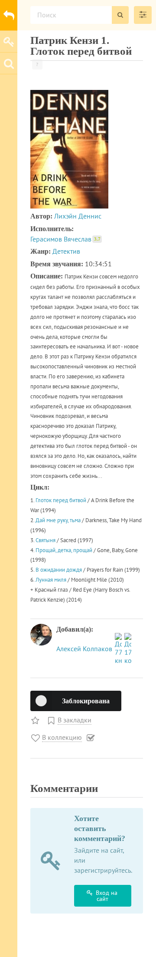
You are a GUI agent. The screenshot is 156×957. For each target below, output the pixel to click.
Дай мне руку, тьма (58, 520)
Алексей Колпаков (85, 648)
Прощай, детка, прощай (64, 550)
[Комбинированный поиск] (143, 15)
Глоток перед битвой (61, 500)
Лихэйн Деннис (77, 216)
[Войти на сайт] (8, 41)
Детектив (66, 251)
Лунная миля (51, 579)
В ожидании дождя (59, 569)
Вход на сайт (106, 896)
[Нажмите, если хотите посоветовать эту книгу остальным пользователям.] (36, 720)
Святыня (45, 540)
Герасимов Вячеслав (65, 239)
